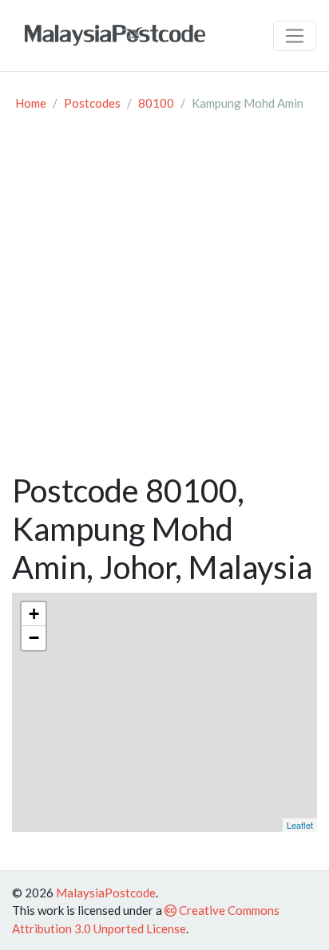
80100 (156, 103)
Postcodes (92, 103)
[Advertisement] (164, 299)
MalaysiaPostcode (106, 892)
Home (30, 103)
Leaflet (300, 824)
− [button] (34, 638)
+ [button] (34, 614)
